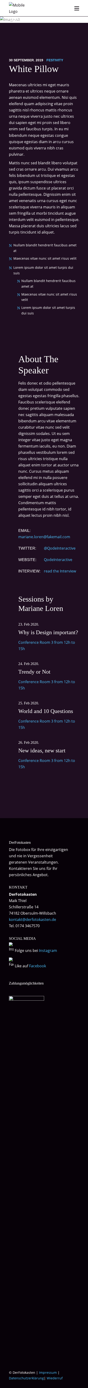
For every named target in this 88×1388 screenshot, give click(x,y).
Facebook (37, 965)
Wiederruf (55, 1378)
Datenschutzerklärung (26, 1378)
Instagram (48, 950)
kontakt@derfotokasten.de (32, 919)
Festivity (54, 60)
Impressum (48, 1372)
